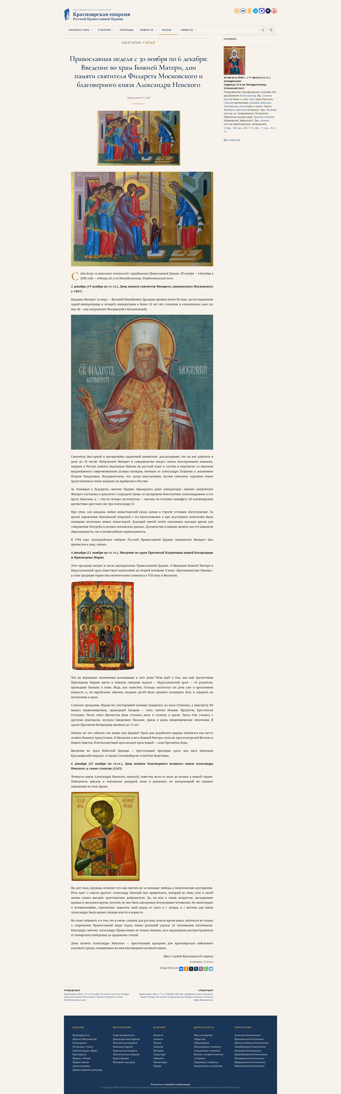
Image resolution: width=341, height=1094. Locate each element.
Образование (201, 1042)
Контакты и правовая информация (170, 1084)
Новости (146, 29)
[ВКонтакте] (181, 969)
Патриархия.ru (81, 1035)
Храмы (157, 1066)
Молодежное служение (207, 1046)
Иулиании (259, 117)
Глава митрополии (124, 1035)
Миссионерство (203, 1035)
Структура (159, 1054)
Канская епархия (123, 1046)
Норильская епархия (125, 1050)
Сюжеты (187, 29)
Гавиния (228, 102)
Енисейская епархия (125, 1042)
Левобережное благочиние (250, 1046)
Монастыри (160, 1062)
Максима (266, 102)
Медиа (167, 29)
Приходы (127, 29)
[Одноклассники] (186, 969)
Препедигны (231, 106)
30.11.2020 (145, 98)
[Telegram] (211, 969)
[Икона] (234, 74)
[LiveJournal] (196, 969)
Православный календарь (87, 1069)
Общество (200, 1039)
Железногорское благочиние (251, 1042)
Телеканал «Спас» (82, 1046)
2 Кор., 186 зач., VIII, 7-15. (239, 128)
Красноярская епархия (126, 1039)
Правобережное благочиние (250, 1054)
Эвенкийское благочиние (249, 1066)
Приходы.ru (79, 1054)
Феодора (229, 109)
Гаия (251, 99)
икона (251, 95)
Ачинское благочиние (247, 1035)
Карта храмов (121, 1058)
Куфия (259, 106)
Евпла (243, 95)
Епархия (104, 29)
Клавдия (254, 102)
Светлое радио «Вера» (85, 1050)
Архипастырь (79, 29)
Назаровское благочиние (249, 1058)
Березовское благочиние (249, 1039)
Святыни (158, 1058)
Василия (241, 109)
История (158, 1050)
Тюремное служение (206, 1062)
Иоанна (264, 120)
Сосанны (267, 95)
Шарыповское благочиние (249, 1062)
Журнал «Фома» (81, 1058)
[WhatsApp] (206, 969)
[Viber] (201, 969)
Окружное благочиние (247, 1050)
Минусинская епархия (126, 1054)
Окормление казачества (208, 1066)
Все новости (231, 140)
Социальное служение (207, 1050)
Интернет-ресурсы (124, 1062)
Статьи (149, 43)
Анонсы (158, 1039)
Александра (246, 106)
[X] (191, 969)
